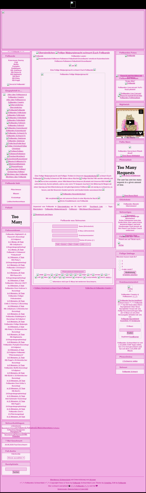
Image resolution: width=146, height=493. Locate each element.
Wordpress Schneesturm (60, 480)
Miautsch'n (21, 161)
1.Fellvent (11, 428)
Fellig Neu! (21, 143)
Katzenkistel (22, 159)
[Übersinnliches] (45, 53)
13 (9, 433)
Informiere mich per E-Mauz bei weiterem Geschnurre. (75, 282)
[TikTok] (121, 245)
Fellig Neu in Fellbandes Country (98, 288)
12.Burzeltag (46, 428)
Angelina (107, 483)
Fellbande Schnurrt (130, 372)
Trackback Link (96, 207)
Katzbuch (21, 156)
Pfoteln (20, 167)
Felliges (20, 151)
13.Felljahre (14, 433)
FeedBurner (134, 337)
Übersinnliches (63, 207)
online (130, 361)
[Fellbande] (130, 83)
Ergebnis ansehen (130, 275)
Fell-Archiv (16, 454)
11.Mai (38, 428)
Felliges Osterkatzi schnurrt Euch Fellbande (52, 288)
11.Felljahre (30, 428)
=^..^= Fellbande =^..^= (80, 486)
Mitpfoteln (21, 164)
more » (108, 277)
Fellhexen (73, 209)
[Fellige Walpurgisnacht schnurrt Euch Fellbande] (82, 53)
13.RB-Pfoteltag (16, 434)
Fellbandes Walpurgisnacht (56, 209)
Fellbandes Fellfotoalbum (130, 98)
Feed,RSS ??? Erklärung (130, 321)
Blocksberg (38, 209)
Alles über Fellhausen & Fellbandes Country (16, 101)
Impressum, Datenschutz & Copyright (73, 489)
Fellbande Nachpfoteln (130, 319)
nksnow (92, 480)
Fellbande (21, 110)
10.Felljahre (20, 428)
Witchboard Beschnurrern (89, 209)
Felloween (21, 154)
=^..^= (135, 297)
